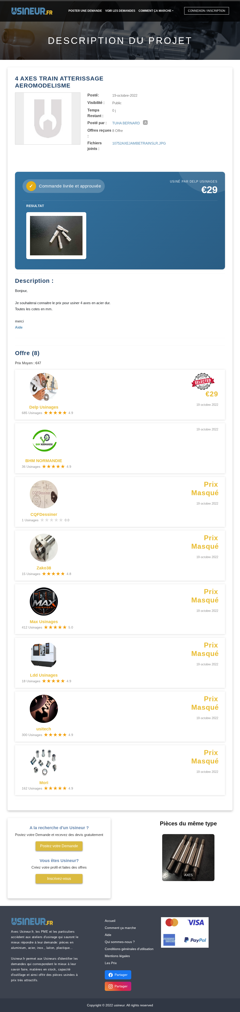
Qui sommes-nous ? (120, 942)
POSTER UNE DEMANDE (85, 10)
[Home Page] (33, 11)
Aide (108, 935)
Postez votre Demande (59, 846)
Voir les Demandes (120, 10)
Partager (121, 975)
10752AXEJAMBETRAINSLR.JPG (139, 143)
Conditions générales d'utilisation (129, 949)
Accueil (110, 921)
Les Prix (111, 963)
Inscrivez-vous (59, 879)
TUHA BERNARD (126, 123)
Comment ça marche (155, 10)
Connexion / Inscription (206, 10)
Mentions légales (117, 956)
